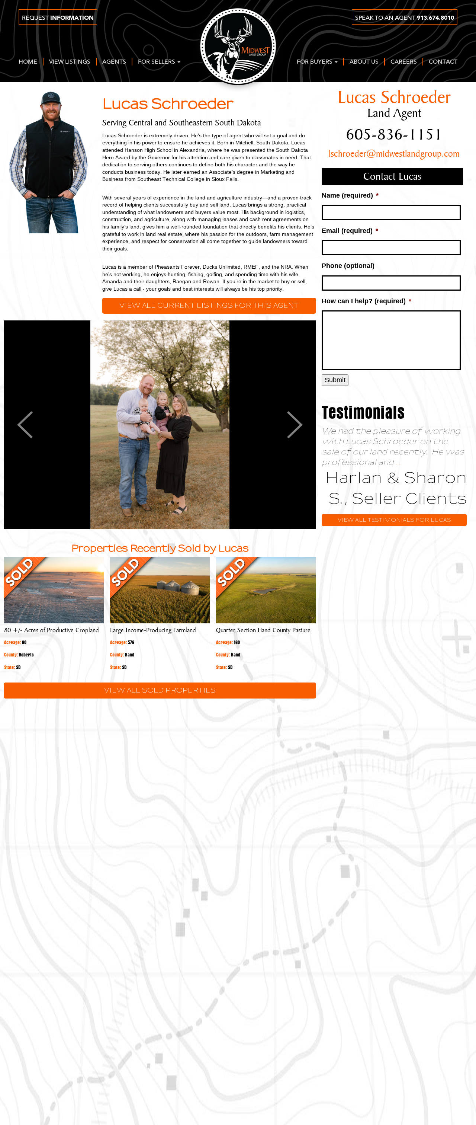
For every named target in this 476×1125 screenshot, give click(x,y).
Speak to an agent (404, 18)
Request (58, 18)
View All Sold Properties (160, 690)
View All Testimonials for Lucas (394, 520)
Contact (443, 62)
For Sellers (157, 62)
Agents (114, 62)
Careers (403, 62)
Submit (335, 380)
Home (28, 62)
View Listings (69, 62)
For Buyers (315, 62)
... (398, 462)
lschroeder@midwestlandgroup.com (394, 154)
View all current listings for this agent (209, 305)
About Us (364, 62)
